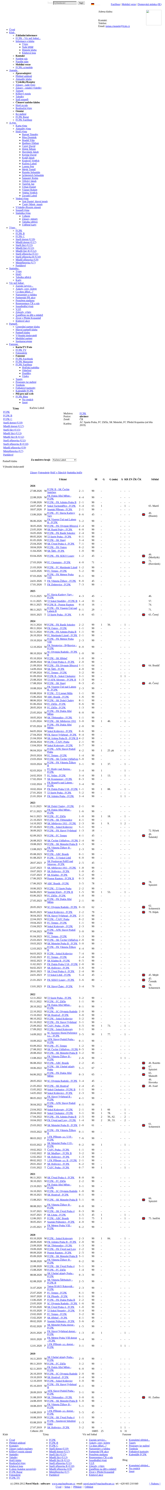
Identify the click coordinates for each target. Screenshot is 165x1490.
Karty (18, 280)
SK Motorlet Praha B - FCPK (62, 943)
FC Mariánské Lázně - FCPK (62, 635)
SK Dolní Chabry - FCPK (60, 806)
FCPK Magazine (24, 361)
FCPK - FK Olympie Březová (62, 526)
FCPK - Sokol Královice (60, 827)
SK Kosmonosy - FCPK (59, 779)
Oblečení (26, 370)
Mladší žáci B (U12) (26, 251)
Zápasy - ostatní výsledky (29, 87)
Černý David (28, 146)
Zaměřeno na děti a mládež (29, 315)
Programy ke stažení (26, 382)
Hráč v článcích (58, 472)
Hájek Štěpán (29, 149)
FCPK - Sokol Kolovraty (60, 1029)
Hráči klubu (15, 1460)
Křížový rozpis (23, 93)
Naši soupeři (22, 99)
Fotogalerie (21, 353)
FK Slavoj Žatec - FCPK (60, 986)
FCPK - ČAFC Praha (58, 741)
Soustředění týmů (24, 306)
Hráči (18, 274)
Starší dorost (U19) (25, 239)
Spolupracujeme (24, 341)
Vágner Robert (29, 189)
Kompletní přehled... (139, 1440)
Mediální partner (24, 338)
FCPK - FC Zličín (56, 816)
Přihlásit (77, 1486)
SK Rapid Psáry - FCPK (59, 529)
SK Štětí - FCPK (55, 550)
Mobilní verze (129, 4)
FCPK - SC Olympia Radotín (62, 1011)
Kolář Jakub (28, 157)
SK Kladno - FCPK (57, 875)
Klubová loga (29, 52)
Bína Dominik (29, 137)
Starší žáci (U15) (24, 245)
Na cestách (27, 399)
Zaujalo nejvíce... (24, 286)
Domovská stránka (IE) (149, 4)
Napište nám (22, 61)
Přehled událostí (24, 76)
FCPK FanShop (24, 119)
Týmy (25, 44)
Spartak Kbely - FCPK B (60, 892)
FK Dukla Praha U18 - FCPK (62, 789)
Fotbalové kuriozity (25, 388)
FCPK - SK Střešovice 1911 (61, 721)
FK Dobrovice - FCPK (59, 584)
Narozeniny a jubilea (26, 294)
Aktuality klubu (24, 79)
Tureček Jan (28, 184)
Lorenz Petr (28, 166)
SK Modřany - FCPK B (59, 1153)
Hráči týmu (21, 131)
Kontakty (14, 1445)
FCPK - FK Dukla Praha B (61, 1300)
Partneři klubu (23, 332)
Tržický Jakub (29, 181)
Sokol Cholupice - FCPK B (61, 1089)
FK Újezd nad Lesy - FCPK (61, 1120)
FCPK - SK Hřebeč (57, 658)
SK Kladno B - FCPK (58, 960)
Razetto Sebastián (31, 172)
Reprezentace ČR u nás (27, 303)
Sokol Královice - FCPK (60, 731)
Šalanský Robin (30, 178)
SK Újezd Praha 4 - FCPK (60, 543)
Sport (25, 402)
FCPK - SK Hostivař (58, 1086)
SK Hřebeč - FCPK (57, 1317)
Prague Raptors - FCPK (59, 1252)
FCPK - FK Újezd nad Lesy (61, 1249)
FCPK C (20, 236)
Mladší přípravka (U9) (27, 259)
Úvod (12, 1440)
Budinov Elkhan (30, 143)
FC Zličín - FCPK (56, 704)
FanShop (115, 4)
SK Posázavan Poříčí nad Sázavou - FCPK (60, 863)
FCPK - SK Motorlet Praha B (62, 844)
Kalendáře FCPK (24, 390)
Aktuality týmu (23, 128)
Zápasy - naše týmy (25, 85)
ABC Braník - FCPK (58, 696)
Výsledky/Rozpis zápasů (28, 207)
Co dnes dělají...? (24, 291)
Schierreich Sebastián (33, 175)
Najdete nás (22, 58)
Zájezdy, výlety (23, 312)
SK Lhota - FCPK (56, 1214)
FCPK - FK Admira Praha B (61, 502)
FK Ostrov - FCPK (57, 628)
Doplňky (26, 373)
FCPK (19, 230)
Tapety (19, 379)
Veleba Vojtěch (29, 192)
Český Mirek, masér (32, 204)
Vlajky (25, 376)
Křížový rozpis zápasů (20, 1451)
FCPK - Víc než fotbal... (28, 38)
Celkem (26, 216)
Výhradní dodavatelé (26, 335)
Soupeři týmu (22, 210)
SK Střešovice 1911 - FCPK (61, 823)
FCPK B (20, 233)
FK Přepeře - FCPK (57, 1296)
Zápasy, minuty (30, 219)
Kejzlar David (29, 154)
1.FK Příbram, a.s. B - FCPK (62, 1160)
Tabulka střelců (30, 221)
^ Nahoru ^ (155, 1483)
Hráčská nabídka (30, 367)
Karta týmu (21, 125)
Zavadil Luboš (29, 195)
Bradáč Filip (28, 140)
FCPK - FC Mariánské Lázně (62, 567)
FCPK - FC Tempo (57, 835)
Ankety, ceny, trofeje (26, 288)
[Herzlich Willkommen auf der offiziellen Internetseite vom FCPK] (92, 4)
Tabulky (20, 96)
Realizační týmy (24, 108)
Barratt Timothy (30, 134)
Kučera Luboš (29, 163)
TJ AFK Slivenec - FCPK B (61, 679)
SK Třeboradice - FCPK (59, 717)
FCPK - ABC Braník (58, 854)
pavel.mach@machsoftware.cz (98, 1483)
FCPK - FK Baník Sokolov (61, 533)
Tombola (20, 385)
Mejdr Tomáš (29, 169)
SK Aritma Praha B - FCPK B (62, 738)
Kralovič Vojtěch (30, 160)
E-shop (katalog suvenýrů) (22, 1469)
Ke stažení (21, 114)
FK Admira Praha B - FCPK (61, 1242)
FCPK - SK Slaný (56, 540)
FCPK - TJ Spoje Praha (59, 888)
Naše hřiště (27, 47)
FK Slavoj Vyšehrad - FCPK (62, 734)
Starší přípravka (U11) (27, 253)
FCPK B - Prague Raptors (60, 604)
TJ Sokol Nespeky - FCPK (61, 1310)
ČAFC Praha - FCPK (58, 1025)
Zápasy (34, 472)
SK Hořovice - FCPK (58, 871)
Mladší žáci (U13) (25, 248)
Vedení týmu (22, 198)
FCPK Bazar (22, 117)
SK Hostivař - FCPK (58, 1015)
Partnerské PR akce (25, 297)
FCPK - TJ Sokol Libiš (59, 857)
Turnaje (19, 90)
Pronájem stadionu (25, 300)
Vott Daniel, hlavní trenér (35, 201)
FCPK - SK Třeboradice (59, 819)
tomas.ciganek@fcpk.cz (118, 26)
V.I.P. (18, 309)
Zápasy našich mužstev (21, 1448)
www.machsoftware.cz (63, 1483)
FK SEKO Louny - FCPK (60, 980)
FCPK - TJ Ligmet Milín (60, 693)
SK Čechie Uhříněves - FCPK (62, 840)
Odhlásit (89, 1486)
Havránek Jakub (30, 152)
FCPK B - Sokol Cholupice (61, 676)
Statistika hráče (74, 472)
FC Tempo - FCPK (57, 571)
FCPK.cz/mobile (24, 67)
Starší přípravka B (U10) (28, 256)
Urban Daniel (29, 186)
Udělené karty (29, 224)
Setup (67, 1486)
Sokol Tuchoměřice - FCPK (61, 505)
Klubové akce (23, 320)
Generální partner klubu (28, 326)
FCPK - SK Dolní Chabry (60, 700)
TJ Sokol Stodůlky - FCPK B (62, 601)
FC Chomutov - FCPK (59, 562)
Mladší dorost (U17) (26, 242)
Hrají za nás (22, 105)
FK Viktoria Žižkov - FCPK (61, 581)
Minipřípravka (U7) (26, 262)
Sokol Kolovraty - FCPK (60, 745)
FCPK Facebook (24, 358)
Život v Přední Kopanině (28, 318)
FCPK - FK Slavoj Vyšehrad (62, 830)
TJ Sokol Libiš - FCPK (59, 975)
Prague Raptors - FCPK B (60, 878)
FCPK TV (21, 350)
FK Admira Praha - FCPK (60, 796)
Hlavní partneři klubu (26, 329)
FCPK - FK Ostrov (57, 547)
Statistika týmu (23, 213)
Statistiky (14, 1454)
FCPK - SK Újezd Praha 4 (60, 1211)
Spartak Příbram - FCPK (59, 509)
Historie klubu (29, 50)
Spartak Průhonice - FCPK (61, 1222)
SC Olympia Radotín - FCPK (62, 907)
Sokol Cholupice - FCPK (60, 1113)
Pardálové (21, 265)
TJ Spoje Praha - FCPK (59, 536)
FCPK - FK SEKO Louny (60, 556)
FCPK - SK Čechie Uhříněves (62, 759)
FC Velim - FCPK (56, 775)
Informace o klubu (25, 41)
